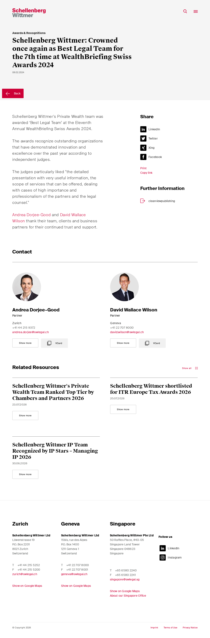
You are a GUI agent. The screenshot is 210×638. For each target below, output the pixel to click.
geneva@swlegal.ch (74, 574)
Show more (25, 343)
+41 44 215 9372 (23, 327)
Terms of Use (170, 628)
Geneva (70, 524)
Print (143, 168)
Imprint (154, 628)
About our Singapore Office (128, 595)
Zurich (20, 524)
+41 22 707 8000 (122, 327)
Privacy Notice (190, 628)
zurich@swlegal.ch (24, 574)
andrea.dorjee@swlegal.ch (30, 332)
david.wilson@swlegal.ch (127, 332)
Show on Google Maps (27, 586)
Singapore (122, 524)
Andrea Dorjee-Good (31, 214)
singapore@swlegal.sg (125, 579)
